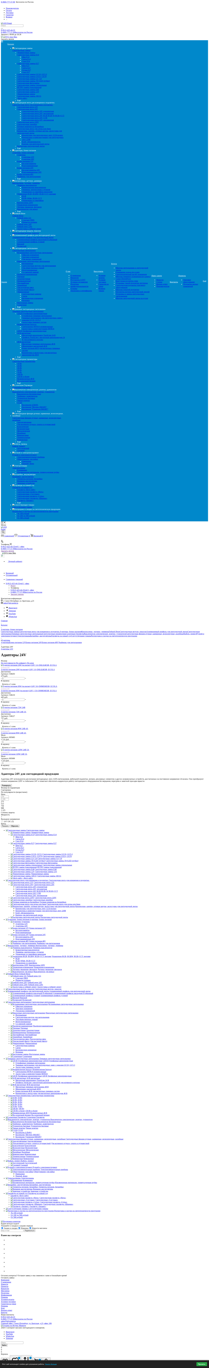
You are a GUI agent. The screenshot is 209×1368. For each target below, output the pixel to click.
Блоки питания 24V (34, 642)
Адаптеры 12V (7, 649)
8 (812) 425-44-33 (8, 30)
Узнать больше (51, 1364)
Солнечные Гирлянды (75, 634)
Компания (5, 1280)
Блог (3, 1308)
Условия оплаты (7, 1299)
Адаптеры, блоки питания (70, 632)
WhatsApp (13, 617)
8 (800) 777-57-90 (8, 2)
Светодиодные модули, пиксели (133, 632)
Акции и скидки (10, 1228)
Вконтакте (13, 608)
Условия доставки (8, 1302)
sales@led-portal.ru (10, 603)
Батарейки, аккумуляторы (40, 636)
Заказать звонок (7, 551)
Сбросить (15, 826)
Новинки (24, 1228)
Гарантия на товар (8, 1304)
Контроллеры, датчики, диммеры (95, 632)
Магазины (5, 1291)
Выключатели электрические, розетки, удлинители (105, 634)
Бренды (4, 1312)
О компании (6, 1282)
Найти (4, 1345)
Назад (13, 586)
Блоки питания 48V (50, 642)
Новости (4, 1284)
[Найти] (2, 28)
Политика (5, 1293)
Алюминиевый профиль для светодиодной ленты (167, 632)
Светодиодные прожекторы (54, 634)
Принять (201, 1364)
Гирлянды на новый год (61, 636)
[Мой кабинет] (2, 42)
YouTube (12, 614)
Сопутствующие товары (81, 636)
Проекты (4, 1286)
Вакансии (5, 1289)
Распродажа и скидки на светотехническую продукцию (114, 636)
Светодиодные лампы (10, 632)
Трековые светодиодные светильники (27, 634)
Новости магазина (39, 1228)
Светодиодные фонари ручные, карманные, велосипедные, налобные (155, 634)
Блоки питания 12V (17, 642)
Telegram (12, 611)
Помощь (4, 1297)
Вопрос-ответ (6, 1310)
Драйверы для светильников (70, 642)
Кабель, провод (190, 634)
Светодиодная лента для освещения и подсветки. (39, 632)
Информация (6, 1295)
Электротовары (23, 636)
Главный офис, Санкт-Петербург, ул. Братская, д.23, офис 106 (26, 1323)
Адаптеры (5, 642)
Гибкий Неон (114, 632)
